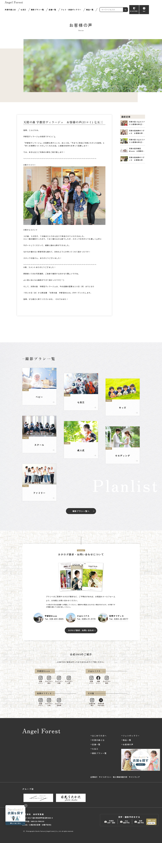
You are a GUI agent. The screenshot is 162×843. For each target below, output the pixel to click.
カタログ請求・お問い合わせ (81, 630)
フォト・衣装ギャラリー (71, 9)
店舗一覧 (52, 9)
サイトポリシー (105, 777)
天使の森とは (10, 9)
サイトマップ (134, 777)
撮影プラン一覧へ (80, 511)
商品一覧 (90, 9)
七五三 (23, 9)
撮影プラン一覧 (37, 9)
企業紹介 (94, 777)
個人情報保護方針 (120, 777)
